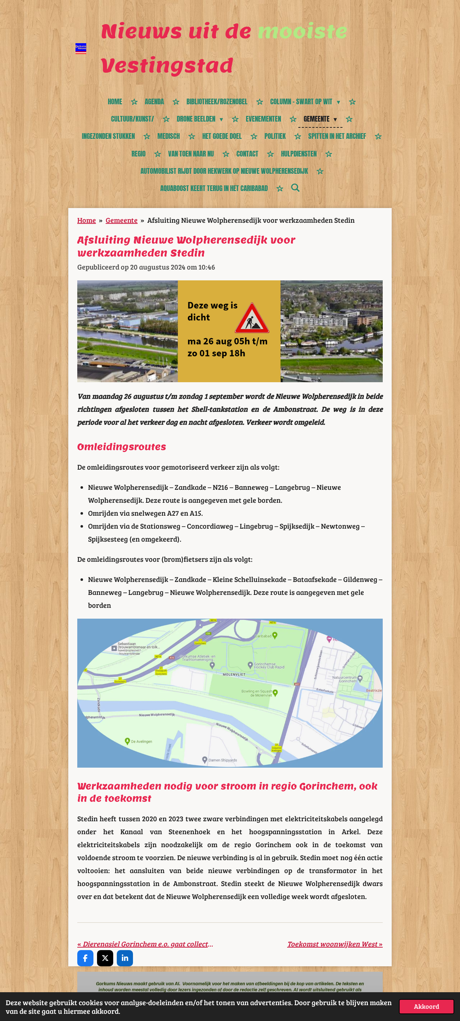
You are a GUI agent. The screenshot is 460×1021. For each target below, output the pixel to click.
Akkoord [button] (426, 1006)
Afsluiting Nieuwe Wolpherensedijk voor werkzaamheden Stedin (251, 220)
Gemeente (122, 220)
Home (86, 220)
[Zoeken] (295, 187)
